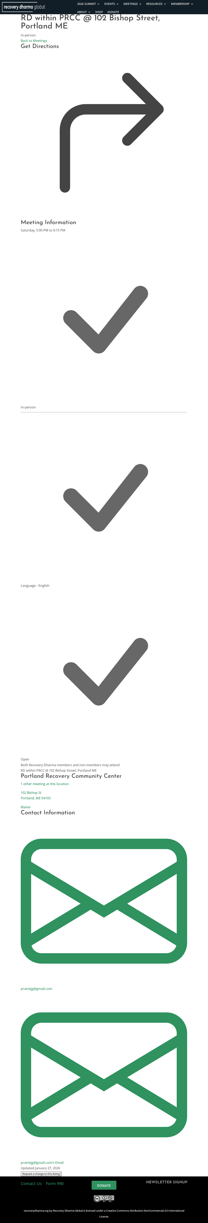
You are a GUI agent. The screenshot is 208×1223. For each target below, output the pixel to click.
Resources (154, 4)
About (82, 12)
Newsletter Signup (166, 1182)
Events (109, 4)
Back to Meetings (34, 40)
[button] (41, 1173)
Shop (99, 12)
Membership (180, 4)
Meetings (131, 4)
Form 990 (55, 1183)
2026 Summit (86, 4)
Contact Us (32, 1183)
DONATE (113, 12)
